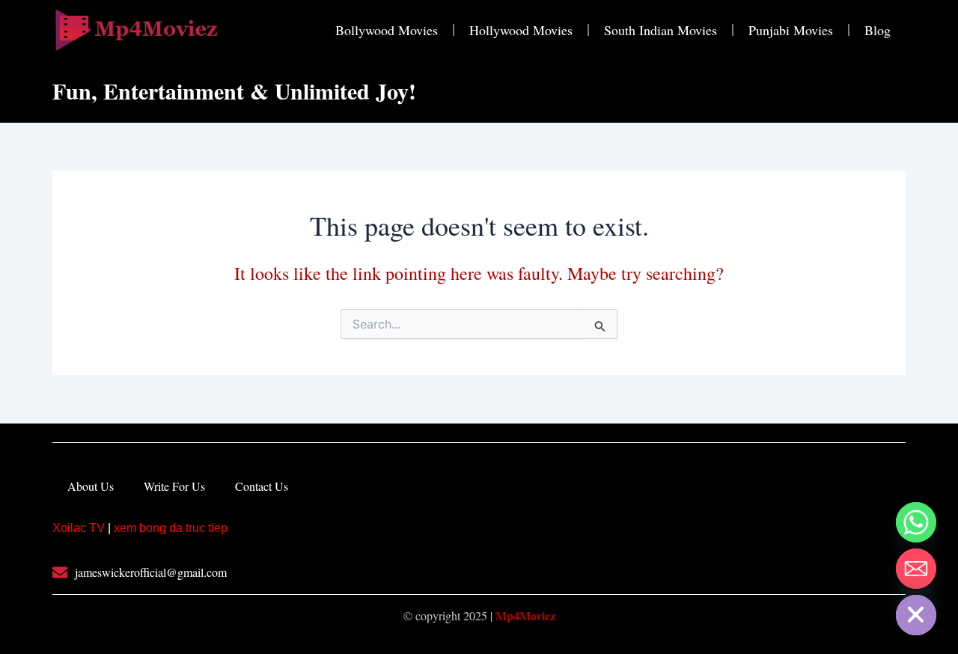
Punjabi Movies (790, 30)
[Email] (916, 568)
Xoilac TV (78, 528)
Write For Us (174, 486)
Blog (877, 30)
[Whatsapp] (916, 522)
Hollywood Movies (521, 30)
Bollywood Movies (386, 30)
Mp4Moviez (525, 615)
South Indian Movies (660, 30)
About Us (90, 486)
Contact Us (261, 486)
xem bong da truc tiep (171, 528)
